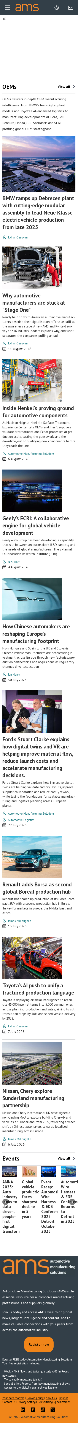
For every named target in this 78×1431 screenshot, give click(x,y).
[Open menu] (7, 7)
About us (51, 1398)
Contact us (9, 1402)
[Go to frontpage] (27, 7)
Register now (39, 1344)
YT (44, 1410)
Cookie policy (35, 1398)
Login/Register (57, 7)
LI (24, 1410)
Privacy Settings (27, 1402)
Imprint (63, 1398)
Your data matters (13, 1398)
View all (64, 86)
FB (34, 1410)
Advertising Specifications (54, 1402)
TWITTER (54, 1410)
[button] (5, 1202)
